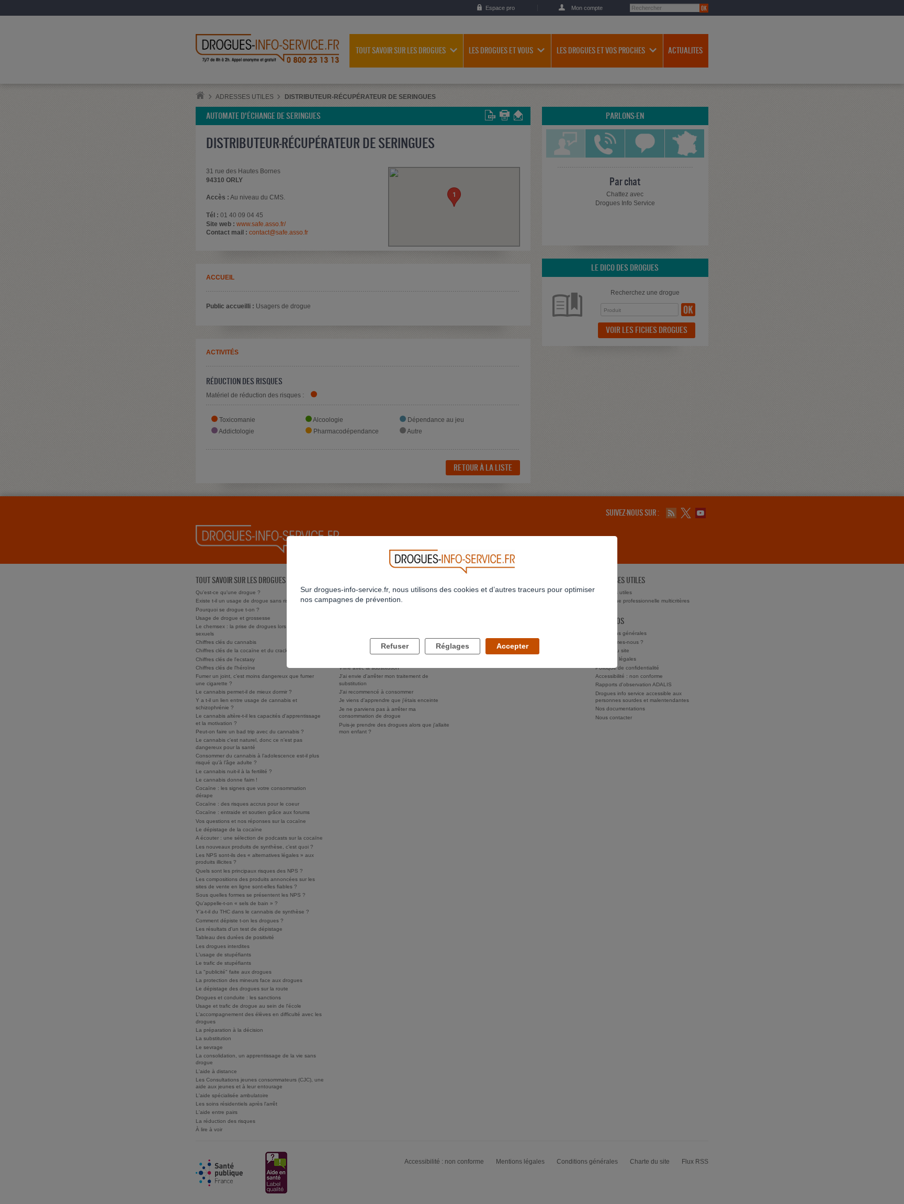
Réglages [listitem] (452, 646)
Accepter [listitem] (512, 646)
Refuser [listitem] (395, 646)
